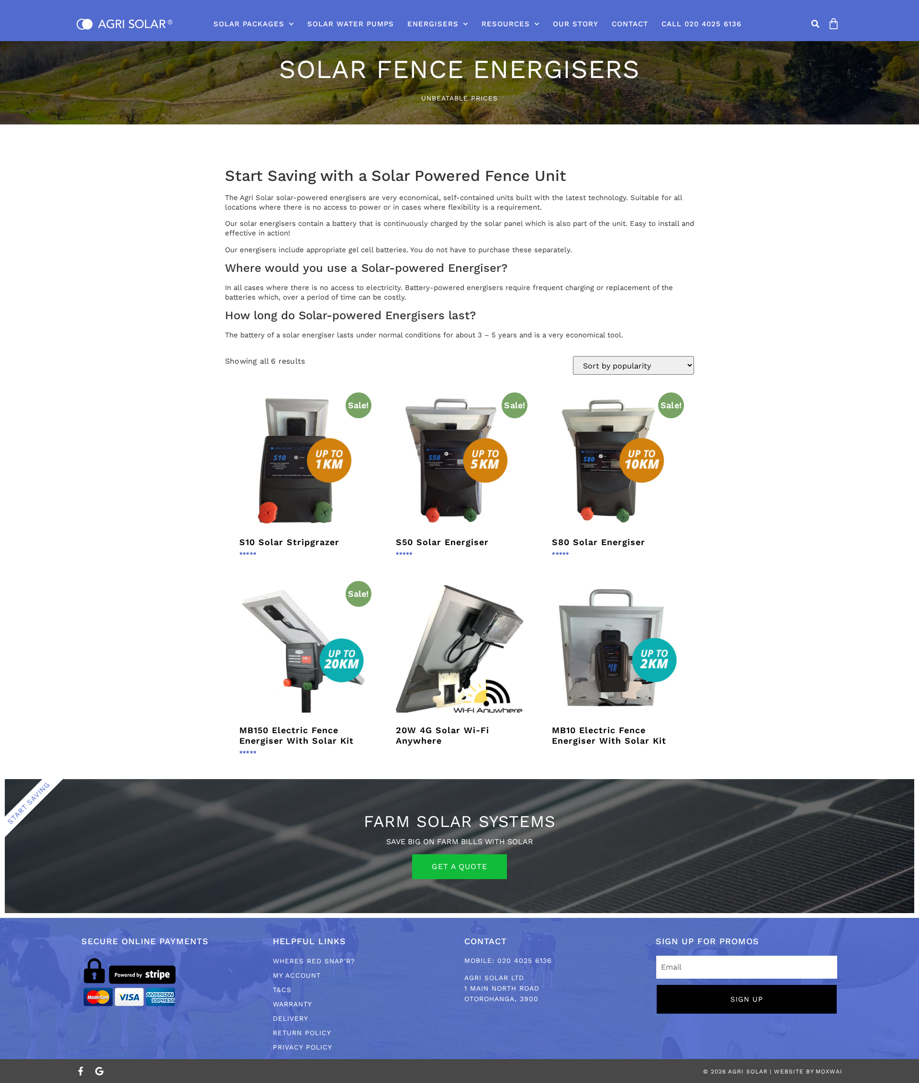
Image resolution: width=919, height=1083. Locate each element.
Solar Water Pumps (350, 24)
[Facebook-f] (81, 1071)
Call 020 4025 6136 (701, 24)
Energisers (433, 24)
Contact (630, 24)
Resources (506, 24)
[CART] (831, 24)
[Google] (99, 1071)
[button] (815, 24)
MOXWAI (829, 1071)
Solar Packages (248, 24)
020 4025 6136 (524, 960)
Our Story (575, 24)
